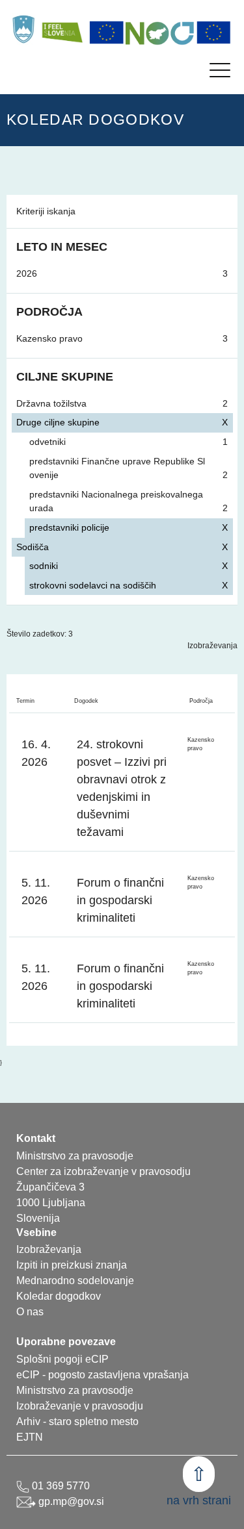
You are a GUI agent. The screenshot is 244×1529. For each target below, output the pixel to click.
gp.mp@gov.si (70, 1501)
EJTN (29, 1437)
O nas (30, 1311)
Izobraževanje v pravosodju (79, 1405)
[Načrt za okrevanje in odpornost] (160, 32)
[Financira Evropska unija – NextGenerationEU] (214, 32)
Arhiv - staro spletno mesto (77, 1421)
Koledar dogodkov (58, 1296)
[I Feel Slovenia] (62, 29)
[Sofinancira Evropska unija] (107, 32)
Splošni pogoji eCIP (62, 1359)
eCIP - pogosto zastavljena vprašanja (102, 1374)
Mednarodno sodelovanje (75, 1280)
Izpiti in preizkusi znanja (71, 1264)
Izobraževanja (212, 645)
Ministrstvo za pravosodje (74, 1390)
